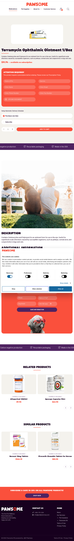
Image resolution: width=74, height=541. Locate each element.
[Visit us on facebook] (3, 1)
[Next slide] (71, 408)
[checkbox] (37, 115)
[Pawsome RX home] (37, 4)
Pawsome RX (63, 520)
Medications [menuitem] (13, 9)
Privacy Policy (61, 526)
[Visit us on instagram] (6, 1)
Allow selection (37, 289)
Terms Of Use (58, 538)
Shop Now (37, 495)
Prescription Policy (55, 75)
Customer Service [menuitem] (50, 9)
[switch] (28, 276)
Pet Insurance (63, 518)
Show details (64, 283)
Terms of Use (61, 523)
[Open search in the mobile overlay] (68, 9)
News (59, 512)
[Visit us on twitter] (10, 1)
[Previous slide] (66, 408)
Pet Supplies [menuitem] (25, 9)
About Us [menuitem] (36, 9)
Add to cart (44, 129)
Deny (13, 289)
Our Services (61, 515)
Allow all (60, 289)
